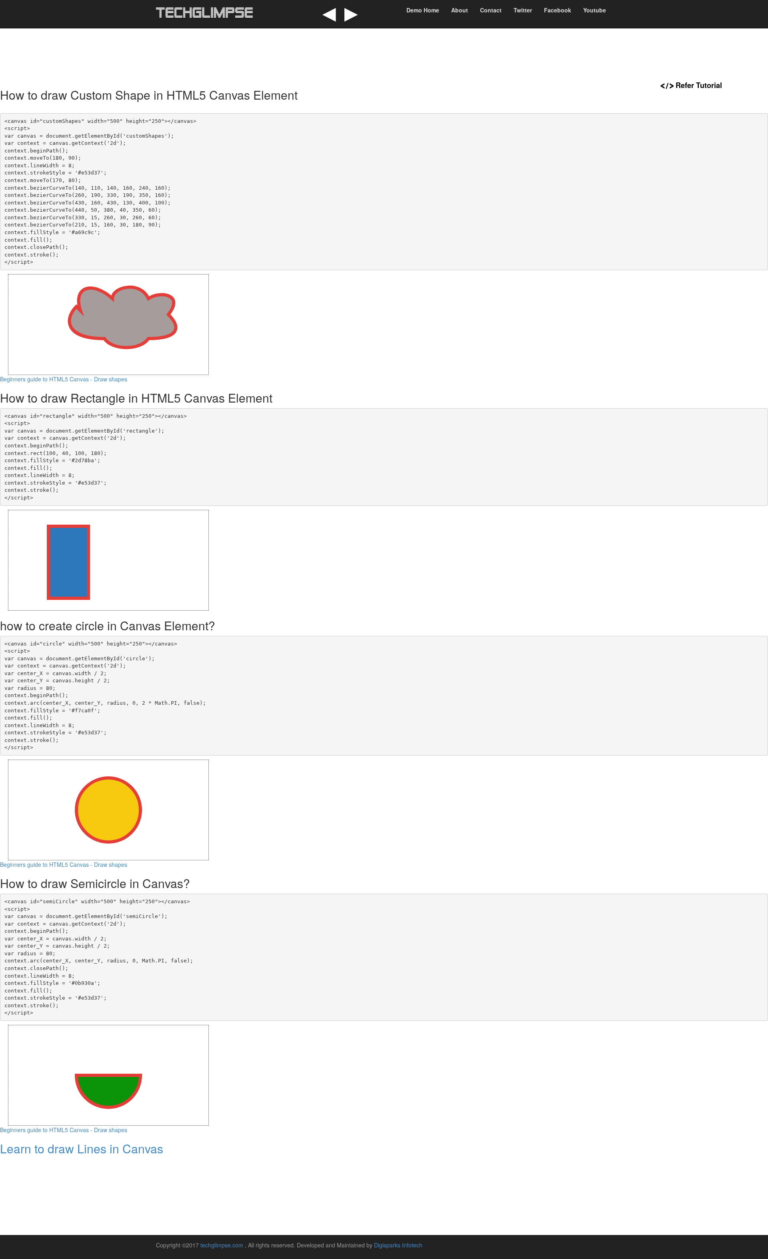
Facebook (557, 10)
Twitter (523, 10)
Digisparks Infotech (398, 1245)
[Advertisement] (384, 54)
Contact (491, 10)
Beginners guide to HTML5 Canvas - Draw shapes (63, 379)
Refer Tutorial (699, 85)
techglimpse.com (222, 1245)
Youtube (594, 10)
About (459, 10)
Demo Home (422, 10)
